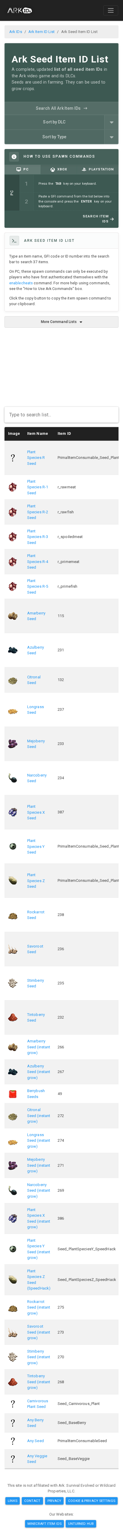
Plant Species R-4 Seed (37, 561)
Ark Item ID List (41, 31)
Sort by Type (54, 136)
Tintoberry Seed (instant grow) (38, 1382)
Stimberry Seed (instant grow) (38, 1357)
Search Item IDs (96, 218)
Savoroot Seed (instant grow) (38, 1332)
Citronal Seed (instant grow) (38, 1116)
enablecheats (21, 283)
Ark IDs (15, 31)
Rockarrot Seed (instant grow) (38, 1307)
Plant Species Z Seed (36, 881)
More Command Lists (59, 322)
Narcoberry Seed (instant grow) (38, 1190)
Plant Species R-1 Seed (37, 487)
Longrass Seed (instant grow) (38, 1141)
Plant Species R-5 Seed (37, 586)
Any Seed (35, 1441)
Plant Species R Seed (36, 458)
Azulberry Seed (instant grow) (38, 1072)
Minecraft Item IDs (44, 1524)
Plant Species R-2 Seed (37, 512)
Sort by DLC (54, 122)
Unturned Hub (81, 1524)
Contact (32, 1501)
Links (12, 1501)
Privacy (54, 1501)
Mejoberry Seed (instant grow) (38, 1165)
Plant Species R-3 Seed (37, 537)
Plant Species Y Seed (35, 846)
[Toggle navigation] (110, 10)
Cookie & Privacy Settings (91, 1501)
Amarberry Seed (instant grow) (38, 1047)
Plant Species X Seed (36, 812)
